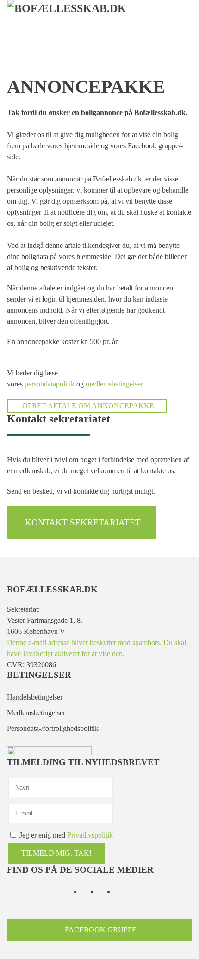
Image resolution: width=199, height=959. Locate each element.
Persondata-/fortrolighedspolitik (53, 728)
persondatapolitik (50, 384)
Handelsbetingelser (34, 697)
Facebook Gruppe (101, 930)
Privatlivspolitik (90, 835)
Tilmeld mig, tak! (56, 853)
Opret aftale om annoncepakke (88, 406)
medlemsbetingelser (114, 384)
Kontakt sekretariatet (83, 522)
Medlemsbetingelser (36, 713)
